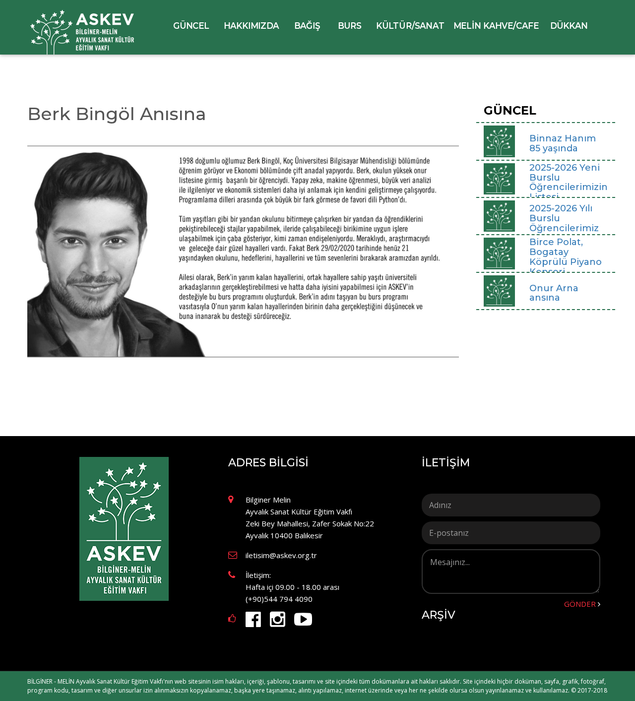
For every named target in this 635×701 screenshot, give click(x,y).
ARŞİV (438, 615)
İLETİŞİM (446, 463)
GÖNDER (580, 604)
